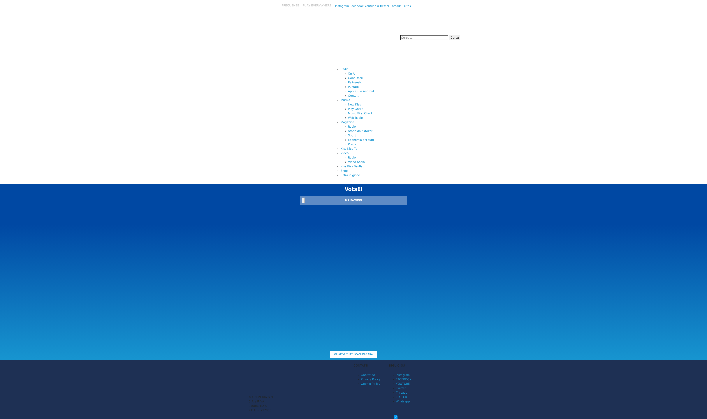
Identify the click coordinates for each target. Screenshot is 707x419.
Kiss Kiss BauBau (352, 166)
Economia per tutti (361, 140)
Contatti (353, 95)
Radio (345, 69)
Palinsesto (355, 82)
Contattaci (368, 375)
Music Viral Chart (360, 113)
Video (345, 153)
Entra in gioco (350, 175)
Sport (352, 135)
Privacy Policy (371, 379)
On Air (352, 73)
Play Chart (355, 109)
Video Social (356, 162)
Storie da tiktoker (360, 131)
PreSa (352, 144)
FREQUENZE (290, 5)
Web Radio (355, 117)
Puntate (353, 87)
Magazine (347, 122)
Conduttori (355, 78)
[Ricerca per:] (424, 37)
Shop (344, 170)
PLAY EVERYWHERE (317, 5)
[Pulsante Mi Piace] (303, 200)
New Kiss (354, 104)
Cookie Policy (370, 383)
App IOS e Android (361, 91)
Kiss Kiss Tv (349, 148)
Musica (345, 100)
